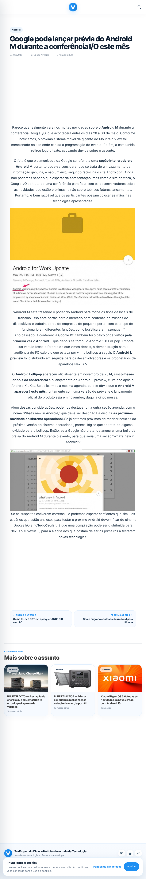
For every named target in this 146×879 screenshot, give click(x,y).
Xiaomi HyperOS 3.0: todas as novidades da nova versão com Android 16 (119, 700)
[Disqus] (73, 781)
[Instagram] (130, 853)
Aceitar (131, 866)
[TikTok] (138, 853)
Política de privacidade (107, 866)
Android (16, 29)
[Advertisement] (73, 95)
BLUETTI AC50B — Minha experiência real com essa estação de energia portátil (70, 700)
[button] (7, 7)
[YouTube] (121, 853)
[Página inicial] (73, 7)
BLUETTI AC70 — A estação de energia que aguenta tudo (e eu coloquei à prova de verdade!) (26, 701)
